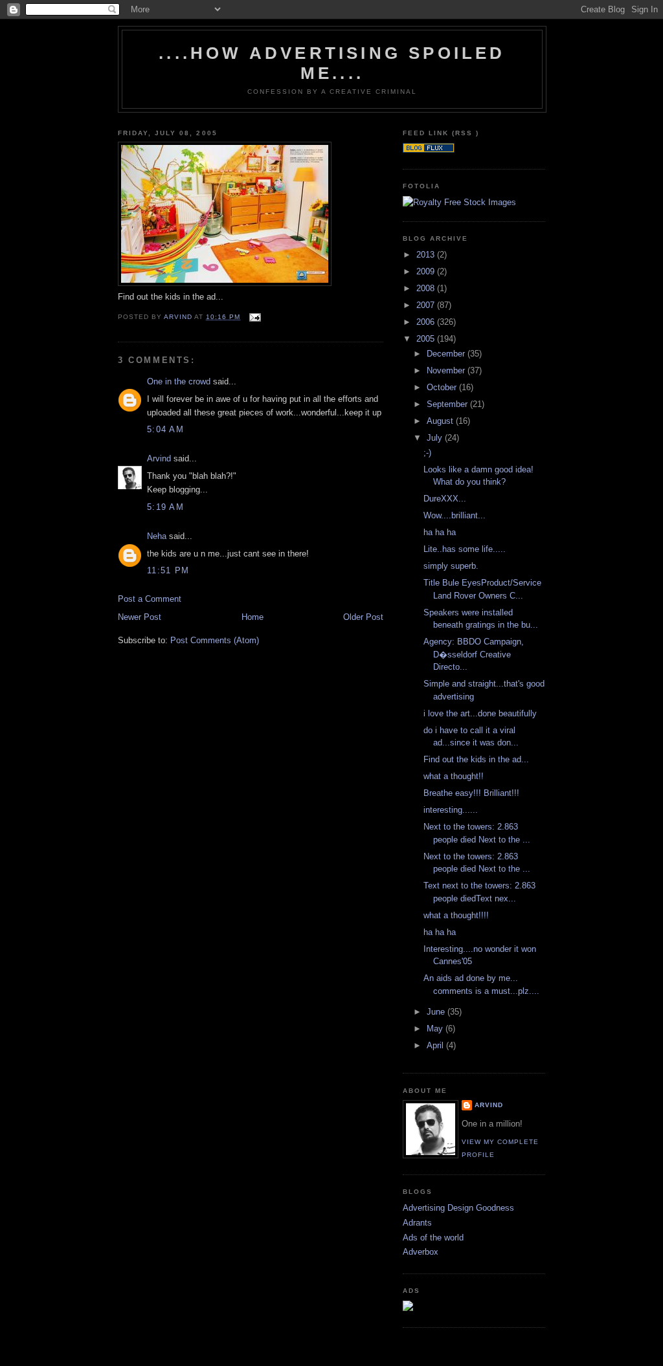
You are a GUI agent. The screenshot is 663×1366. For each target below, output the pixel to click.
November (447, 370)
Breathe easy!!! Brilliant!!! (471, 793)
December (447, 353)
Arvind (159, 458)
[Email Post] (254, 316)
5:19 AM (165, 507)
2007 (426, 305)
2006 (426, 322)
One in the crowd (178, 381)
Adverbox (420, 1252)
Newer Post (139, 617)
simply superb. (450, 566)
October (443, 387)
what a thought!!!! (456, 915)
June (437, 1012)
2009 (426, 271)
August (441, 421)
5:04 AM (165, 429)
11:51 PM (168, 570)
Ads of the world (433, 1237)
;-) (427, 452)
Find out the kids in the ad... (476, 759)
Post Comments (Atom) (214, 640)
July (436, 438)
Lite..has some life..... (464, 549)
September (448, 404)
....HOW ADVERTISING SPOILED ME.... (332, 63)
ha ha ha (439, 532)
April (436, 1045)
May (436, 1028)
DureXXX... (444, 498)
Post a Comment (149, 599)
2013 (426, 254)
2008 (426, 288)
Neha (156, 536)
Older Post (363, 617)
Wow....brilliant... (454, 515)
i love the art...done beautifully (480, 713)
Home (253, 617)
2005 (426, 339)
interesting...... (450, 810)
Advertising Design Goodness (458, 1208)
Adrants (417, 1223)
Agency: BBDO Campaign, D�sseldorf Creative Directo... (473, 654)
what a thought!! (453, 776)
